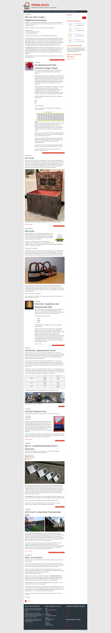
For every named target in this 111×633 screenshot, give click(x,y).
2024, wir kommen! (33, 557)
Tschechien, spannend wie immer (40, 350)
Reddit (68, 623)
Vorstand (62, 59)
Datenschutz (27, 623)
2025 (53, 345)
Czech (63, 406)
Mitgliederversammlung (55, 59)
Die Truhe (29, 158)
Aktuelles (27, 11)
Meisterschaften (57, 11)
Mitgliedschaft (48, 11)
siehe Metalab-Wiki (51, 611)
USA (67, 615)
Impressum (73, 11)
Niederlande (69, 613)
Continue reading (29, 224)
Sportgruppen (40, 11)
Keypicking (68, 625)
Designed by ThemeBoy (83, 630)
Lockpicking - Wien (79, 23)
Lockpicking (33, 11)
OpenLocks (40, 5)
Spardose (51, 152)
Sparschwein (56, 152)
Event (56, 345)
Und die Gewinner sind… (36, 411)
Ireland (68, 616)
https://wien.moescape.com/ (30, 245)
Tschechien (69, 610)
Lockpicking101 (69, 626)
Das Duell (29, 231)
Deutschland (69, 608)
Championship (45, 152)
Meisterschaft (61, 345)
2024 (57, 440)
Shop (63, 11)
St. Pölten (62, 152)
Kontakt (68, 11)
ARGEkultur (29, 459)
